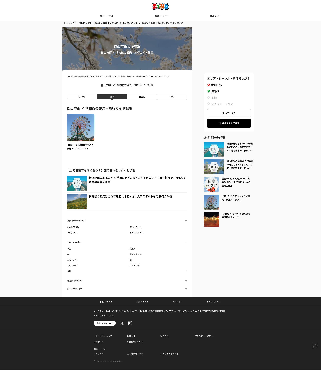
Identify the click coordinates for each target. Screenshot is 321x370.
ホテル (172, 96)
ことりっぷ (99, 353)
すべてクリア (229, 113)
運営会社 (131, 336)
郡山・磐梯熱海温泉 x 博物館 (149, 23)
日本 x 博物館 (78, 23)
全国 (69, 248)
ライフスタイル (137, 232)
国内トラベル (106, 15)
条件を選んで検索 (231, 123)
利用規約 (164, 336)
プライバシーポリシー (204, 336)
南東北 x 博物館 (110, 23)
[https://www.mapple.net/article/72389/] (211, 214)
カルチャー (216, 15)
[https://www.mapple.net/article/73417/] (211, 197)
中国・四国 (72, 265)
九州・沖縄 (135, 265)
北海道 (133, 248)
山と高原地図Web (135, 353)
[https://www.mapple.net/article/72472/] (211, 179)
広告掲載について (135, 341)
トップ (67, 23)
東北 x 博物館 (94, 23)
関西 (132, 259)
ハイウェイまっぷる (169, 353)
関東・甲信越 (136, 254)
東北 (69, 254)
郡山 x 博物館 (126, 23)
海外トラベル (162, 15)
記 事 (112, 96)
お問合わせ (99, 341)
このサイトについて (103, 336)
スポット (82, 96)
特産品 (142, 96)
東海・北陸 (72, 259)
